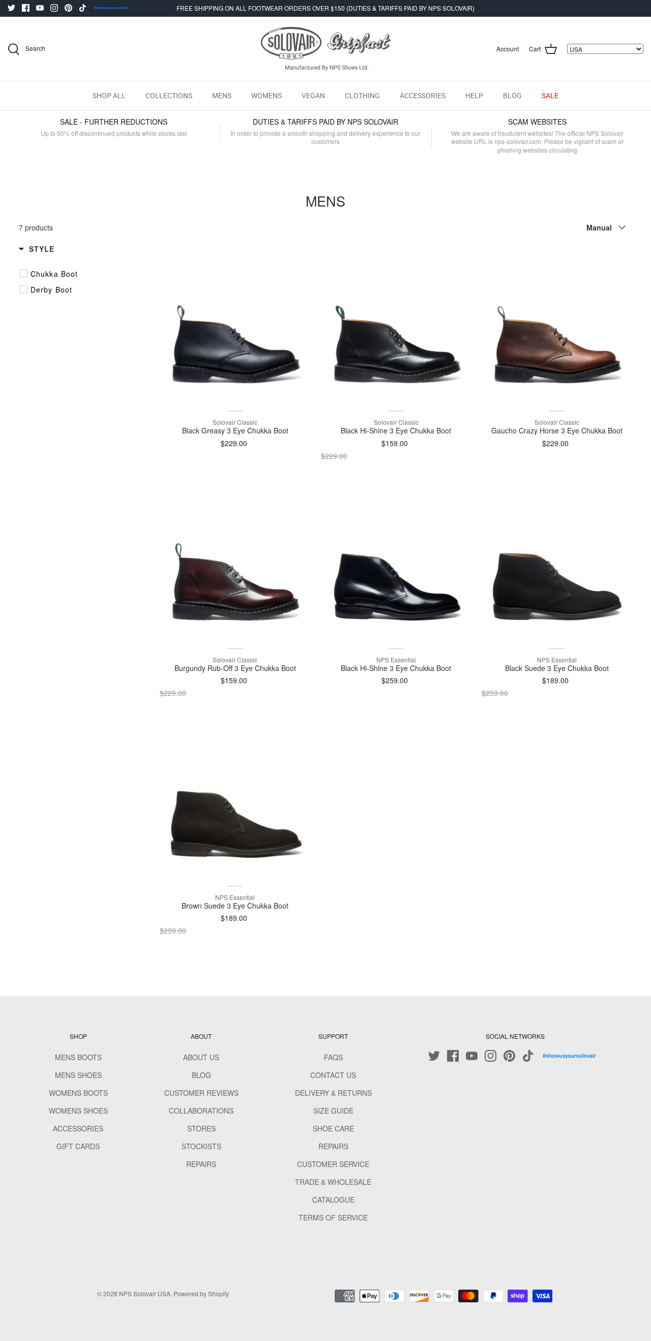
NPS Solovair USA (144, 1293)
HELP (474, 96)
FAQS (333, 1057)
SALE (550, 96)
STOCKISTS (201, 1146)
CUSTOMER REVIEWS (201, 1093)
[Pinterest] (68, 8)
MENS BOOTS (78, 1057)
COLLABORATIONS (201, 1110)
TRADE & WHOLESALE (333, 1182)
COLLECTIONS (168, 96)
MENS (221, 96)
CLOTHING (362, 96)
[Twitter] (11, 8)
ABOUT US (201, 1057)
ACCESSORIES (423, 96)
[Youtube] (40, 8)
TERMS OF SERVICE (333, 1217)
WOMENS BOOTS (78, 1093)
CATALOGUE (333, 1199)
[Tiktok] (82, 8)
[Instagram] (54, 8)
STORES (201, 1128)
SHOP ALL (109, 96)
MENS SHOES (78, 1075)
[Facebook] (25, 8)
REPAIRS (201, 1164)
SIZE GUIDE (333, 1110)
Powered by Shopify (201, 1293)
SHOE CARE (333, 1128)
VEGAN (313, 96)
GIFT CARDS (78, 1146)
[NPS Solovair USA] (326, 49)
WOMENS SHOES (78, 1110)
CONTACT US (333, 1075)
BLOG (512, 96)
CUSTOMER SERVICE (333, 1164)
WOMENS (266, 96)
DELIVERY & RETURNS (333, 1093)
